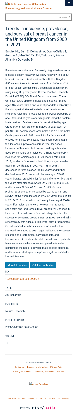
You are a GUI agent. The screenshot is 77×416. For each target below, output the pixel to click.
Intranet (52, 398)
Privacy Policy (56, 366)
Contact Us (19, 366)
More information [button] (17, 265)
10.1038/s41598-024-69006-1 (22, 278)
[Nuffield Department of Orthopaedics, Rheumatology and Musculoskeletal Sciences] (32, 4)
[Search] (69, 17)
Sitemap (60, 371)
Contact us (41, 398)
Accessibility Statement (44, 371)
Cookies (22, 398)
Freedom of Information (37, 366)
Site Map (12, 398)
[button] (69, 3)
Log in (31, 398)
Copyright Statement (22, 371)
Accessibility (63, 398)
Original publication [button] (43, 265)
